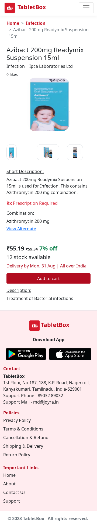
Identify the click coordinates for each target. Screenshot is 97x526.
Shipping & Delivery (23, 446)
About (9, 484)
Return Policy (16, 455)
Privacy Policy (17, 420)
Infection (36, 23)
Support (11, 501)
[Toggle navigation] (86, 7)
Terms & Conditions (23, 429)
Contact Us (14, 492)
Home (12, 23)
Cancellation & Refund (25, 437)
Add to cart (48, 278)
